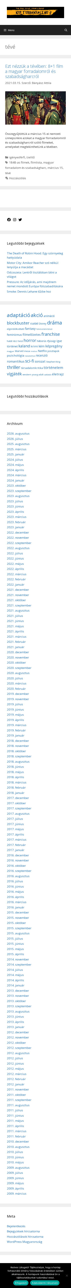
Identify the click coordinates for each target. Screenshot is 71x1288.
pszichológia (15, 355)
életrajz (58, 374)
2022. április (15, 569)
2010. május (15, 1162)
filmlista (36, 162)
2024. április (15, 470)
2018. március (16, 782)
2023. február (16, 522)
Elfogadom (21, 1283)
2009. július (15, 1173)
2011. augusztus (18, 1105)
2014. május (15, 975)
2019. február (16, 730)
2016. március (16, 902)
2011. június (15, 1115)
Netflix (42, 351)
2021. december (18, 590)
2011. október (16, 1095)
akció (37, 315)
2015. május (15, 949)
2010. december (18, 1141)
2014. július (15, 970)
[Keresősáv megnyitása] (66, 30)
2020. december (18, 652)
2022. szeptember (19, 543)
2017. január (15, 850)
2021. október (16, 600)
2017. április (15, 834)
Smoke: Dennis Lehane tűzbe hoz (29, 291)
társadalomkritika (32, 368)
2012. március (16, 1074)
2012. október (16, 1043)
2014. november (18, 959)
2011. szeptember (19, 1100)
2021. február (16, 642)
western (27, 374)
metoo (34, 351)
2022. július (15, 553)
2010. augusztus (18, 1147)
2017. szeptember (19, 808)
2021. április (15, 631)
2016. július (15, 881)
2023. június (15, 506)
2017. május (15, 829)
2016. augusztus (18, 876)
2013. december (18, 991)
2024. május (15, 465)
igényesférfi (17, 157)
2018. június (15, 767)
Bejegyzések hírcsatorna (23, 1231)
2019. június (15, 709)
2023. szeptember (19, 491)
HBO (15, 341)
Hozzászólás (17, 178)
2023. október (16, 485)
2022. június (15, 558)
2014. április (15, 980)
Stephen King (53, 361)
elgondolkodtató (15, 328)
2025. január (15, 454)
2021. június (15, 621)
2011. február (16, 1136)
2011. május (15, 1121)
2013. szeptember (19, 1006)
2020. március (16, 683)
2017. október (16, 803)
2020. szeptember (19, 668)
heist (20, 341)
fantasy (30, 329)
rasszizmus (30, 356)
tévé (8, 173)
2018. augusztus (18, 761)
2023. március (16, 517)
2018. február (16, 787)
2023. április (15, 512)
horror (30, 340)
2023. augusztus (18, 496)
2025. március (16, 449)
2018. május (15, 772)
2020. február (16, 689)
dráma (54, 322)
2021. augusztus (18, 610)
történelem (53, 367)
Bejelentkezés (16, 1226)
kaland (24, 346)
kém (42, 346)
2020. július (15, 678)
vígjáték (14, 374)
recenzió (42, 355)
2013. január (15, 1027)
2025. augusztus (18, 444)
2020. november (18, 657)
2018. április (15, 777)
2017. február (16, 845)
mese (27, 351)
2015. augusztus (18, 933)
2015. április (15, 954)
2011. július (15, 1110)
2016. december (18, 855)
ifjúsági (51, 341)
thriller (13, 367)
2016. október (16, 866)
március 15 (55, 168)
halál (9, 341)
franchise (50, 334)
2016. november (18, 860)
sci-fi (29, 361)
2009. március (16, 1193)
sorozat (40, 361)
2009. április (15, 1188)
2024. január (15, 480)
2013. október (16, 1001)
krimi (34, 346)
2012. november (18, 1037)
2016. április (15, 897)
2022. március (16, 574)
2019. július (15, 704)
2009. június (15, 1178)
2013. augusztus (18, 1011)
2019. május (15, 715)
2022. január (15, 584)
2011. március (16, 1131)
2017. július (15, 819)
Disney (42, 323)
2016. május (15, 892)
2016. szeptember (19, 871)
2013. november (18, 996)
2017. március (16, 839)
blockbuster (18, 323)
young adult (37, 374)
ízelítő (30, 157)
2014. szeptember (19, 964)
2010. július (15, 1152)
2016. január (15, 907)
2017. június (15, 824)
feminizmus (14, 335)
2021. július (15, 616)
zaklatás (47, 374)
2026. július (15, 439)
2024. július (15, 460)
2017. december (18, 798)
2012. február (16, 1079)
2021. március (16, 637)
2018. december (18, 741)
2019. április (15, 720)
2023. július (15, 501)
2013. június (15, 1016)
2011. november (18, 1089)
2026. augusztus (18, 433)
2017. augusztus (18, 814)
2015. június (15, 944)
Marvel (19, 351)
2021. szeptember (19, 605)
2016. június (15, 886)
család (34, 323)
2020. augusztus (18, 673)
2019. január (15, 735)
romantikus (15, 361)
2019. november (18, 699)
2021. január (15, 647)
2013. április (15, 1022)
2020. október (16, 662)
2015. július (15, 938)
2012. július (15, 1058)
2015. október (16, 923)
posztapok (53, 351)
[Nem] (66, 1275)
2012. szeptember (19, 1048)
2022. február (16, 579)
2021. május (15, 626)
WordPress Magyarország (24, 1242)
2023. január (15, 527)
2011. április (15, 1126)
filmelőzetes (32, 334)
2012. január (15, 1084)
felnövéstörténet (44, 329)
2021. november (18, 595)
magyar (10, 351)
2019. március (16, 725)
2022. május (15, 564)
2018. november (18, 746)
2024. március (16, 475)
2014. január (15, 985)
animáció (49, 316)
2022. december (18, 532)
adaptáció (18, 315)
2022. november (18, 538)
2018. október (16, 751)
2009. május (15, 1183)
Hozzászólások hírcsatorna (25, 1237)
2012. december (18, 1032)
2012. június (15, 1063)
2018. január (15, 793)
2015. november (18, 918)
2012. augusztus (18, 1053)
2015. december (18, 912)
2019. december (18, 694)
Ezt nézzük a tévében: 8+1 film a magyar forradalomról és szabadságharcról (34, 71)
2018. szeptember (19, 756)
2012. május (15, 1069)
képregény (53, 346)
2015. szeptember (19, 928)
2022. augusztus (18, 548)
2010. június (15, 1157)
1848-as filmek (19, 162)
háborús (41, 341)
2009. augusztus (18, 1168)
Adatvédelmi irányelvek (45, 1283)
